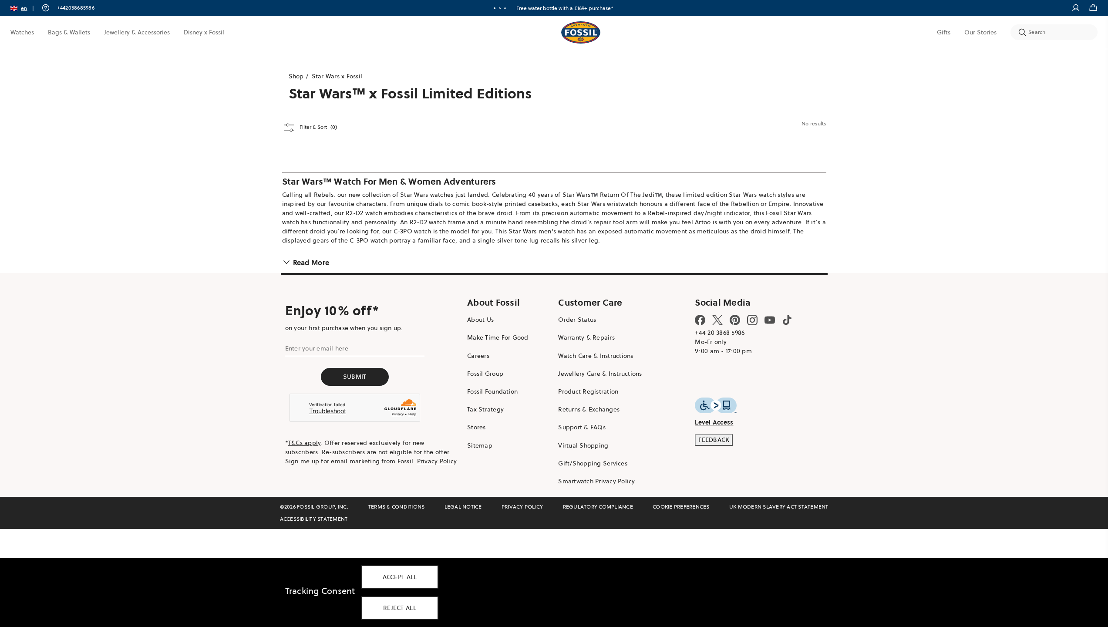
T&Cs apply (304, 442)
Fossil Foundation (492, 391)
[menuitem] (22, 32)
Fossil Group (485, 373)
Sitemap (479, 445)
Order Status (577, 319)
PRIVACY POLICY (522, 506)
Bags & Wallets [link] (69, 32)
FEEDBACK (713, 439)
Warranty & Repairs (586, 337)
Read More (311, 262)
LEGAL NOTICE (463, 506)
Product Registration (588, 391)
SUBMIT (355, 376)
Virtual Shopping (583, 445)
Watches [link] (22, 32)
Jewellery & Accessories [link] (137, 32)
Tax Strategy (485, 409)
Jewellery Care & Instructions (600, 373)
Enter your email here (316, 348)
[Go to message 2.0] (500, 8)
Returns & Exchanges (589, 409)
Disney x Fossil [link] (204, 32)
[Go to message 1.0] (494, 8)
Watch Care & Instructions (595, 355)
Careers (478, 355)
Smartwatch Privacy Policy (596, 481)
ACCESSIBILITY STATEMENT (314, 518)
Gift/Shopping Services (592, 463)
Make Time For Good (498, 337)
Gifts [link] (943, 32)
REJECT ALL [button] (399, 607)
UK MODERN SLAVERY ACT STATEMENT (778, 506)
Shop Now (587, 8)
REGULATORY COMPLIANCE (598, 506)
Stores (476, 427)
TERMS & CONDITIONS (396, 506)
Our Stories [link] (980, 32)
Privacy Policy (437, 461)
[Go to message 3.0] (505, 8)
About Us (480, 319)
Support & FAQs (582, 427)
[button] (25, 8)
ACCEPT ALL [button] (400, 577)
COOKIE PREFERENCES (681, 506)
